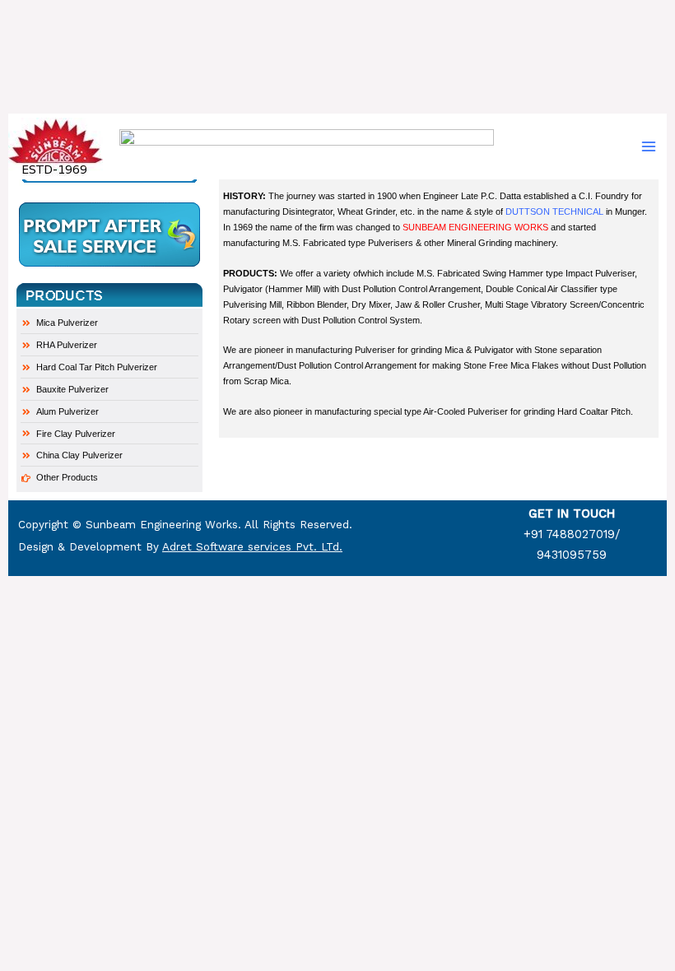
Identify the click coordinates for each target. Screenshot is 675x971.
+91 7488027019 (569, 534)
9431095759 (572, 554)
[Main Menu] (649, 146)
